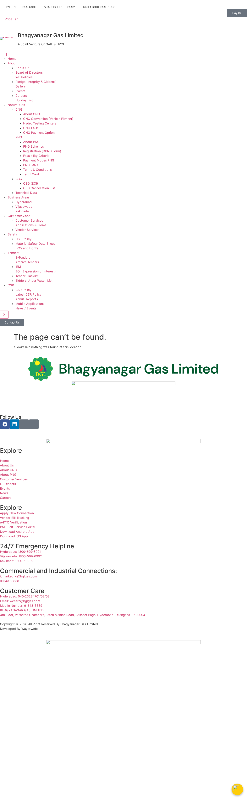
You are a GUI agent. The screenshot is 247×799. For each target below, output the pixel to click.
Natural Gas (16, 105)
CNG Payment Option (39, 132)
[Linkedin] (14, 424)
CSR (11, 285)
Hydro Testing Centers (39, 123)
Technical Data (26, 193)
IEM (18, 267)
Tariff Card (31, 174)
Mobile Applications (29, 304)
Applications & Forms (30, 225)
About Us (22, 68)
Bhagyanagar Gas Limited (51, 35)
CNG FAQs (30, 128)
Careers (21, 95)
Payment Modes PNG (38, 160)
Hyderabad (23, 202)
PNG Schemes (33, 146)
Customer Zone (19, 216)
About (12, 63)
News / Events (25, 308)
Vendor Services (27, 230)
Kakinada (22, 211)
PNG (18, 137)
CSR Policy (23, 290)
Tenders (13, 253)
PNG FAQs (30, 165)
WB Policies (23, 77)
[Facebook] (5, 424)
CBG (18, 179)
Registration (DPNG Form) (42, 151)
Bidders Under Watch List (33, 280)
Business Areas (19, 197)
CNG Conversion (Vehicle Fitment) (48, 119)
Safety (12, 234)
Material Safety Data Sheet (35, 243)
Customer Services (29, 220)
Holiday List (24, 100)
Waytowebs (29, 629)
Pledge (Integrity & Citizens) (36, 82)
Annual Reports (26, 299)
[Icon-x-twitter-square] (34, 424)
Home (12, 58)
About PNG (31, 142)
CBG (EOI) (31, 183)
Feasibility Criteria (36, 156)
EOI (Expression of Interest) (35, 271)
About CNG (31, 114)
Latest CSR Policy (28, 294)
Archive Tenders (27, 262)
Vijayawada (23, 206)
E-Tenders (22, 257)
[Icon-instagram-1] (24, 424)
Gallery (20, 86)
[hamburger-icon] (3, 54)
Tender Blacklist (27, 276)
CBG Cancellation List (39, 188)
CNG (18, 109)
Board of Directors (29, 72)
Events (20, 91)
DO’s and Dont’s (26, 248)
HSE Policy (23, 239)
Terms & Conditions (37, 169)
